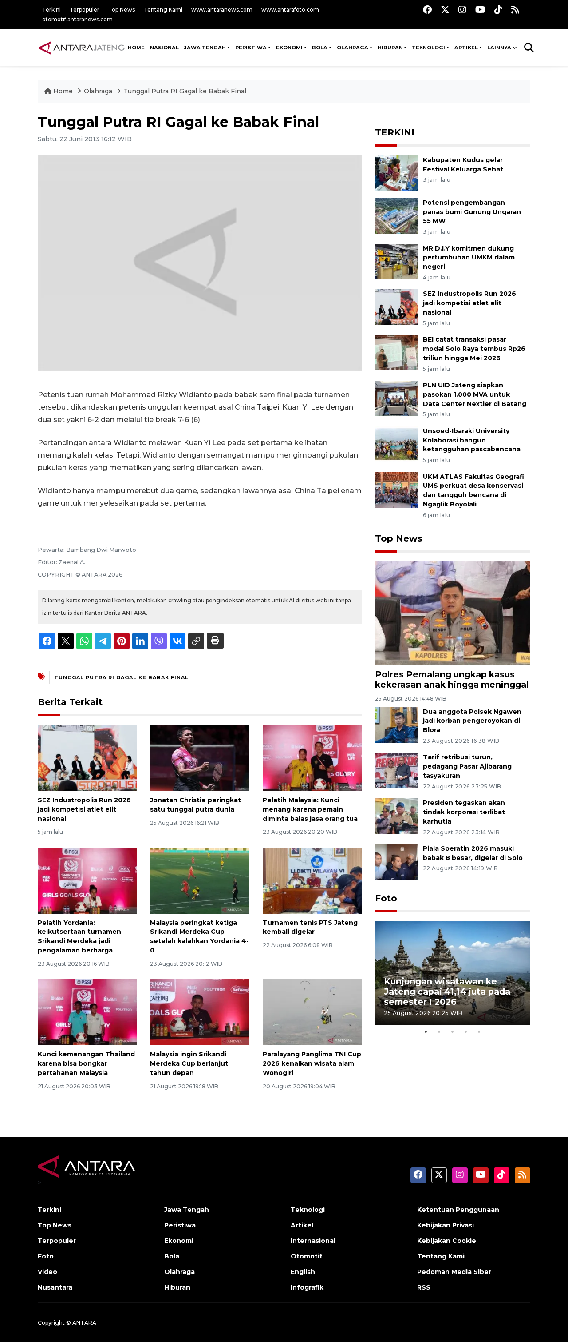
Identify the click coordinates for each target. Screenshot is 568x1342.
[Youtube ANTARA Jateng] (480, 9)
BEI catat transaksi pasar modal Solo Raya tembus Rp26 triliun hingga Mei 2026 (474, 348)
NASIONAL (164, 47)
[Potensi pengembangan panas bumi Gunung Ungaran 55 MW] (396, 215)
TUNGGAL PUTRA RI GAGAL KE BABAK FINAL (121, 677)
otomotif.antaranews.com (77, 19)
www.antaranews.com (221, 9)
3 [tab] (452, 1031)
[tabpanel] (452, 973)
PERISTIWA (251, 47)
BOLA (319, 47)
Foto (386, 898)
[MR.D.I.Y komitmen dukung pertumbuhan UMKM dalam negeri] (396, 261)
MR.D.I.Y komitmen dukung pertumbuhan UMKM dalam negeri (469, 257)
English (303, 1272)
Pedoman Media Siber (454, 1272)
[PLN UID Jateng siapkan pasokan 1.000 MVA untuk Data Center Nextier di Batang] (396, 398)
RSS (423, 1287)
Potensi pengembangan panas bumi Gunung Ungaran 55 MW (472, 212)
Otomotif (307, 1256)
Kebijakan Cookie (446, 1241)
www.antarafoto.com (290, 9)
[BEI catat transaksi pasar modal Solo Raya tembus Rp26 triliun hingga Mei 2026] (396, 352)
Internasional (313, 1241)
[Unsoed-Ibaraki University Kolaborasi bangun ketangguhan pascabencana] (396, 443)
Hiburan (177, 1287)
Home (63, 91)
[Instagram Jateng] (462, 9)
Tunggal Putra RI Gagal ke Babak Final (184, 91)
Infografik (307, 1287)
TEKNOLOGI (428, 47)
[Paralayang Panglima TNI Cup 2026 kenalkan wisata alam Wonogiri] (312, 1011)
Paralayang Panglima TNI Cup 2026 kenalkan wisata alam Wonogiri (312, 1063)
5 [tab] (479, 1031)
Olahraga (99, 91)
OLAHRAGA (352, 47)
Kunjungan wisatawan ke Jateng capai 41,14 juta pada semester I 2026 (447, 991)
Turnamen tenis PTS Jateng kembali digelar (310, 927)
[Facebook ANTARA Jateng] (427, 9)
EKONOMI (289, 47)
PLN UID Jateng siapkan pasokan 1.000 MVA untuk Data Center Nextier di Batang (474, 394)
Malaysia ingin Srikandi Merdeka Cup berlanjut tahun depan (189, 1063)
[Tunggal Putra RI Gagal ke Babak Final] (452, 613)
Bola (171, 1256)
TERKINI (394, 132)
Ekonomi (178, 1241)
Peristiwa (180, 1225)
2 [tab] (439, 1031)
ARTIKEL (466, 47)
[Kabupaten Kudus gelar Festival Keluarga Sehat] (396, 172)
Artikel (302, 1225)
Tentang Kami (163, 9)
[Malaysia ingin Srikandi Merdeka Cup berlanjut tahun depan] (199, 1011)
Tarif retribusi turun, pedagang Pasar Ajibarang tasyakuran (467, 766)
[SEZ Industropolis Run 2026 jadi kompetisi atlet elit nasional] (87, 757)
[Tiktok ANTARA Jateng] (498, 9)
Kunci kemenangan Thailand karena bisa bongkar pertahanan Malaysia (86, 1063)
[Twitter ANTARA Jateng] (445, 9)
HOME (136, 47)
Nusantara (55, 1287)
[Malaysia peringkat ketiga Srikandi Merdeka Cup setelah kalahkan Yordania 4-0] (199, 880)
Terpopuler (84, 9)
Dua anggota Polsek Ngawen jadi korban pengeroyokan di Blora (472, 721)
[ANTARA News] (81, 47)
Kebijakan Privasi (445, 1225)
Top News (121, 9)
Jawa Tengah (205, 47)
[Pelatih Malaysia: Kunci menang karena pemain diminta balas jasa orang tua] (312, 757)
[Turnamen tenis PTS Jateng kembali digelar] (312, 880)
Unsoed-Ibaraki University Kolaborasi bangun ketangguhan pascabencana (472, 440)
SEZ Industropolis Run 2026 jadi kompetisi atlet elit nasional (84, 809)
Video (47, 1272)
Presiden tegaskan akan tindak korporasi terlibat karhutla (464, 812)
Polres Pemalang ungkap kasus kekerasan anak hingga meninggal (452, 679)
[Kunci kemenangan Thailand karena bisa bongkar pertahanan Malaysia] (87, 1011)
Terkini (51, 9)
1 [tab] (426, 1031)
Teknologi (308, 1210)
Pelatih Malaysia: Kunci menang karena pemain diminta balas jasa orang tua (310, 809)
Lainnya (499, 47)
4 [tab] (466, 1031)
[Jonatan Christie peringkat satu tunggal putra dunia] (199, 757)
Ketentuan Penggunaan (458, 1210)
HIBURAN (390, 47)
